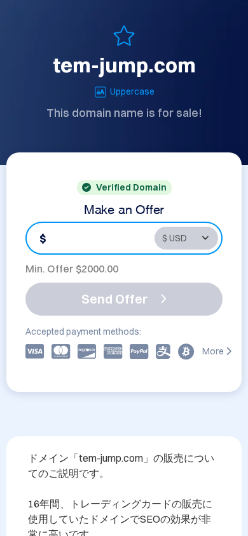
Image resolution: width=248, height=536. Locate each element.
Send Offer (114, 299)
